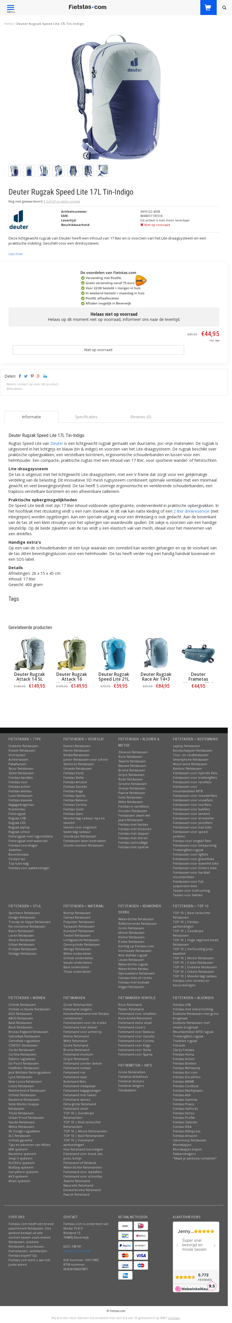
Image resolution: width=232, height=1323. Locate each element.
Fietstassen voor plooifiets (192, 823)
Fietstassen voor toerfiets (192, 804)
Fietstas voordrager (23, 845)
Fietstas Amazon (185, 1135)
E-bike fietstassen (131, 941)
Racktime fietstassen (23, 1099)
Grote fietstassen (131, 928)
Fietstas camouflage (133, 842)
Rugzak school (19, 832)
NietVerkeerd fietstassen (27, 1090)
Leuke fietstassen (131, 960)
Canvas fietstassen (77, 917)
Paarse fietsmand (76, 1194)
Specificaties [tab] (86, 416)
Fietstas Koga (73, 791)
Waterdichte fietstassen (136, 919)
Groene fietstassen (132, 784)
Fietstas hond (73, 773)
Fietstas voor (18, 782)
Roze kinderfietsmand (135, 1018)
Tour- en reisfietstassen (191, 755)
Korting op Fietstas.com (136, 946)
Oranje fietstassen (131, 788)
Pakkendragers (184, 1154)
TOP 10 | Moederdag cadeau (195, 976)
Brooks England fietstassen (28, 1032)
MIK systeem (18, 1149)
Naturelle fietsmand (78, 1185)
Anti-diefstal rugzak (132, 955)
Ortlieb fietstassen (22, 1004)
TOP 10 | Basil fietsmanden (83, 1135)
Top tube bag (18, 863)
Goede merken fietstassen (83, 845)
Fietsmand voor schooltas (82, 1176)
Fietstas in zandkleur (133, 806)
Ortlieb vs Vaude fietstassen (29, 1009)
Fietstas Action (184, 1059)
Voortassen (16, 755)
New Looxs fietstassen (25, 1081)
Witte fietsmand (75, 1041)
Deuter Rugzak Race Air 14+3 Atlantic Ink (156, 679)
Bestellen (29, 697)
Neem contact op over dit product (33, 384)
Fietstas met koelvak (133, 982)
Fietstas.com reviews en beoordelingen (191, 982)
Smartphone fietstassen (191, 759)
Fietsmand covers (131, 1027)
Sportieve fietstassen (24, 913)
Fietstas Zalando (185, 1122)
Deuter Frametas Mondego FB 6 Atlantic (198, 681)
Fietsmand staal (75, 1077)
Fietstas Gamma (185, 1099)
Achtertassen (18, 759)
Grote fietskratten (131, 1072)
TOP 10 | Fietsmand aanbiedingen (78, 1142)
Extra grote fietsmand (79, 1104)
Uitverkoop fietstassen (190, 1140)
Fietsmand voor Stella (134, 1050)
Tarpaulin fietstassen (78, 926)
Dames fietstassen (77, 746)
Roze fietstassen (130, 756)
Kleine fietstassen (131, 937)
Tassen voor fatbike (188, 895)
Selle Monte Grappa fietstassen (23, 1106)
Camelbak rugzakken (24, 1041)
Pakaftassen (17, 764)
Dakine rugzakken (22, 1059)
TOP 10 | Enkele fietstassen (193, 971)
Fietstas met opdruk (133, 847)
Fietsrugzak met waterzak (28, 841)
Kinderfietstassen (76, 755)
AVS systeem (18, 1176)
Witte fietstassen (130, 802)
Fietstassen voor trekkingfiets (195, 777)
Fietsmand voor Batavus (136, 1032)
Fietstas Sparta (74, 795)
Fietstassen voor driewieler (193, 818)
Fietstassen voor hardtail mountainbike (191, 874)
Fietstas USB (182, 1004)
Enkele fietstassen (21, 750)
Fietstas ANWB (183, 1081)
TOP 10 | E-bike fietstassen (193, 962)
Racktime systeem (22, 1154)
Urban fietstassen (21, 944)
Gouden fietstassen (132, 811)
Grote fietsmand (75, 1045)
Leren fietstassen (21, 935)
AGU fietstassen (20, 1013)
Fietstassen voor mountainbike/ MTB (188, 788)
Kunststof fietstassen (78, 931)
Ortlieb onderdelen (78, 958)
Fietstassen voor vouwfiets (193, 800)
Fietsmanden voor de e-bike (84, 1022)
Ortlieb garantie (20, 1140)
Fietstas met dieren (133, 838)
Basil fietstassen (20, 1022)
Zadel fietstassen (21, 773)
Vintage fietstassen (22, 953)
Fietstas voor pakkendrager (29, 868)
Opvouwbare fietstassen (136, 973)
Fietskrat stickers (131, 1081)
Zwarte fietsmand (76, 1181)
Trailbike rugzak (185, 1041)
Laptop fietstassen (186, 746)
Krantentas (16, 809)
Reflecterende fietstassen (137, 923)
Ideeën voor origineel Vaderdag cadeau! (79, 829)
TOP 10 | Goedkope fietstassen (188, 933)
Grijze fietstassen (131, 775)
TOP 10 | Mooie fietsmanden (85, 1131)
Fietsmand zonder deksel (82, 1063)
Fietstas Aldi (182, 1095)
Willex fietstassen (21, 1126)
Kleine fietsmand (76, 1036)
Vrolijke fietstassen (22, 949)
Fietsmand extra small (135, 1022)
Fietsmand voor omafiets (137, 1013)
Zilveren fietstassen (133, 752)
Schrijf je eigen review (63, 201)
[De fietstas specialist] (88, 7)
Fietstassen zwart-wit (134, 815)
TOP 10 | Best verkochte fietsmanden (82, 1124)
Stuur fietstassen (20, 768)
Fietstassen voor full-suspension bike (188, 883)
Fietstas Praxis (183, 1104)
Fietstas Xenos (183, 1113)
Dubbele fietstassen (23, 746)
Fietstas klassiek (20, 800)
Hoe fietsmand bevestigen (83, 1149)
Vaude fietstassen (21, 1122)
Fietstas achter (19, 786)
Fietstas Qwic (73, 813)
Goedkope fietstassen (79, 836)
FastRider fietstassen (23, 1068)
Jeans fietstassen (130, 820)
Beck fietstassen (20, 1027)
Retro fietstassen (21, 931)
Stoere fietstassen (21, 940)
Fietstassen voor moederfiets (195, 795)
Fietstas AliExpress (186, 1131)
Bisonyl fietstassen (77, 913)
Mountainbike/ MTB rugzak (193, 1032)
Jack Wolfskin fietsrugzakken (29, 1072)
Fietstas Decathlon (187, 1077)
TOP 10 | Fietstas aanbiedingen (186, 924)
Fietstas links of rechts (135, 978)
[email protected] (76, 1251)
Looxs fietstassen (21, 1086)
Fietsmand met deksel (80, 1027)
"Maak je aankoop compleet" (195, 1158)
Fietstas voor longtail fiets (192, 841)
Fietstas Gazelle (75, 786)
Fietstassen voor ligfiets (190, 854)
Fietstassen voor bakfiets (191, 809)
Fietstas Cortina (75, 804)
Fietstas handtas (20, 777)
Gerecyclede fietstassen (81, 944)
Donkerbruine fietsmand (82, 1190)
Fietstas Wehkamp (186, 1068)
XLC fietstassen (19, 1135)
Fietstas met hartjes (133, 824)
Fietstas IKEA (182, 1126)
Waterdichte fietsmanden (82, 1167)
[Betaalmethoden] (125, 1226)
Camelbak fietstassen (24, 1036)
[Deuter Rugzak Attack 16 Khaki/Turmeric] (72, 654)
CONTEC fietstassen (23, 1045)
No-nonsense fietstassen (26, 926)
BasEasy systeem (21, 1167)
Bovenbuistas (18, 854)
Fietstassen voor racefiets (192, 782)
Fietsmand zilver (76, 1108)
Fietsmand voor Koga (134, 1045)
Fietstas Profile (184, 1117)
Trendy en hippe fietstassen (29, 922)
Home (9, 23)
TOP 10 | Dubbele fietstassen (195, 967)
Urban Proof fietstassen (26, 1117)
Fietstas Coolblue (186, 1086)
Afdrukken (14, 388)
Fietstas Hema (183, 1054)
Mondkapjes (182, 1145)
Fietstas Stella (73, 777)
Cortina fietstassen (22, 1054)
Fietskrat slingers (131, 1085)
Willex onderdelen (77, 953)
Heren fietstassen (76, 750)
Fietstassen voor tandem (191, 813)
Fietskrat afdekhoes (133, 1076)
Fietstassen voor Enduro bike (195, 868)
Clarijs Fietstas (183, 1050)
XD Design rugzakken (24, 1131)
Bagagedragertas (21, 804)
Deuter (56, 443)
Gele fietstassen (130, 797)
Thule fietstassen (21, 1113)
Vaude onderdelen (77, 962)
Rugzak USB (17, 818)
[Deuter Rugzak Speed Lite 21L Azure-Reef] (114, 654)
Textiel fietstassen (77, 935)
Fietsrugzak (17, 813)
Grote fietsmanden (77, 1004)
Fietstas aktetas (19, 791)
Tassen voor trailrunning (191, 890)
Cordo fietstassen (21, 1050)
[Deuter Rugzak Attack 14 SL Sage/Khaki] (29, 654)
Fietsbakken (127, 1090)
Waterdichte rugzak (133, 964)
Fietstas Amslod (75, 782)
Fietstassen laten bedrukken (84, 841)
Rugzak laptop (19, 827)
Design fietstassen (21, 917)
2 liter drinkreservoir (191, 511)
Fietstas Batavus (75, 800)
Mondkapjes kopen (187, 1149)
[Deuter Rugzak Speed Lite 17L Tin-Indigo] (116, 98)
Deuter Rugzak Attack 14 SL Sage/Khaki (29, 679)
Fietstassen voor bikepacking (194, 845)
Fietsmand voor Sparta (135, 1054)
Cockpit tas (16, 859)
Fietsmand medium (78, 1054)
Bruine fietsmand (76, 1050)
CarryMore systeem (23, 1172)
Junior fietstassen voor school (85, 759)
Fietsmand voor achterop (82, 1032)
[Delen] (19, 376)
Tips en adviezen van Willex (29, 1145)
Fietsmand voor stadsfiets (82, 1172)
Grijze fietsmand (76, 1059)
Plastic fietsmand (131, 1009)
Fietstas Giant (73, 809)
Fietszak (179, 1045)
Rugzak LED (17, 823)
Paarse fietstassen (131, 793)
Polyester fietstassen (78, 922)
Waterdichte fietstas (133, 969)
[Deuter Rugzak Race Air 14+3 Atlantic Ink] (156, 654)
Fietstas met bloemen (134, 829)
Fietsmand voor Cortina (136, 1041)
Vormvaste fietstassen (134, 950)
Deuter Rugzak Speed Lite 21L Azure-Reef (113, 679)
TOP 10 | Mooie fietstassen (193, 958)
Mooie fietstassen (131, 932)
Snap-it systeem (20, 1158)
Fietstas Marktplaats (188, 1090)
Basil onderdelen (76, 967)
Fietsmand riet (74, 1072)
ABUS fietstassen (20, 1018)
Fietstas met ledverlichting (193, 1009)
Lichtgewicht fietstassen (81, 940)
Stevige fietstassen (77, 949)
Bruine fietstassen (131, 770)
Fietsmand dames (76, 1099)
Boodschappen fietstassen (192, 750)
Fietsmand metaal (77, 1068)
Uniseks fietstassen (77, 768)
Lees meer (15, 254)
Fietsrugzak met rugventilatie (30, 836)
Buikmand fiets (74, 1081)
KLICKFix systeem (21, 1163)
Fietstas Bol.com (185, 1072)
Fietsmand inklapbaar (79, 1086)
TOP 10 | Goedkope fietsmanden (78, 1115)
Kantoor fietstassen (187, 768)
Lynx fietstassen (20, 1077)
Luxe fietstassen (20, 795)
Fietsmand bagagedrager (82, 1090)
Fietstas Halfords (185, 1108)
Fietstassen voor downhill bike (196, 863)
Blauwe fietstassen (132, 765)
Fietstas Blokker (185, 1063)
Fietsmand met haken (79, 1095)
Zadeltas (14, 850)
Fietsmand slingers (77, 1009)
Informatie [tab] (31, 416)
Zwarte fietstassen (132, 761)
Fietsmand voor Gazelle (136, 1036)
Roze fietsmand (130, 1004)
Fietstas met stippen (133, 833)
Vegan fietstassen (131, 987)
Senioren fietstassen (78, 764)
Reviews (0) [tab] (140, 416)
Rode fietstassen (130, 779)
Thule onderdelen (77, 971)
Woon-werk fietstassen (190, 764)
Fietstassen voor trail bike (192, 827)
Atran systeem (19, 1181)
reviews (174, 1318)
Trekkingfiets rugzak (188, 850)
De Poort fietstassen (23, 1063)
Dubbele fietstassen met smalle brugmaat (191, 1024)
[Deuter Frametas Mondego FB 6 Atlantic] (198, 654)
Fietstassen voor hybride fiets (195, 773)
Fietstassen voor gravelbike (193, 859)
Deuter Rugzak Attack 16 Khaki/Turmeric (72, 679)
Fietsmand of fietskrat (79, 1163)
